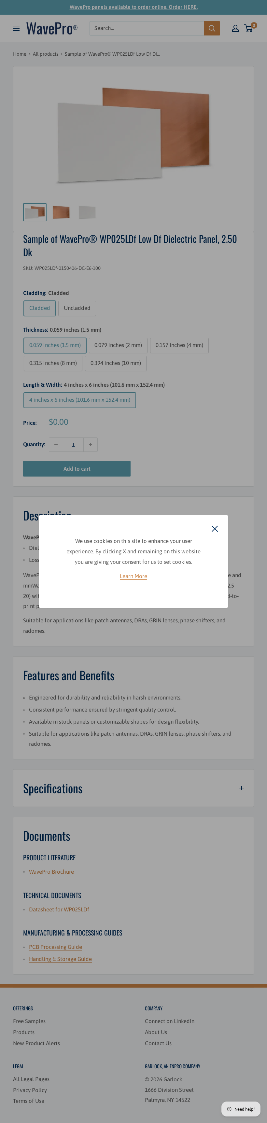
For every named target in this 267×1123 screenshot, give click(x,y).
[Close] (215, 528)
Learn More (133, 576)
